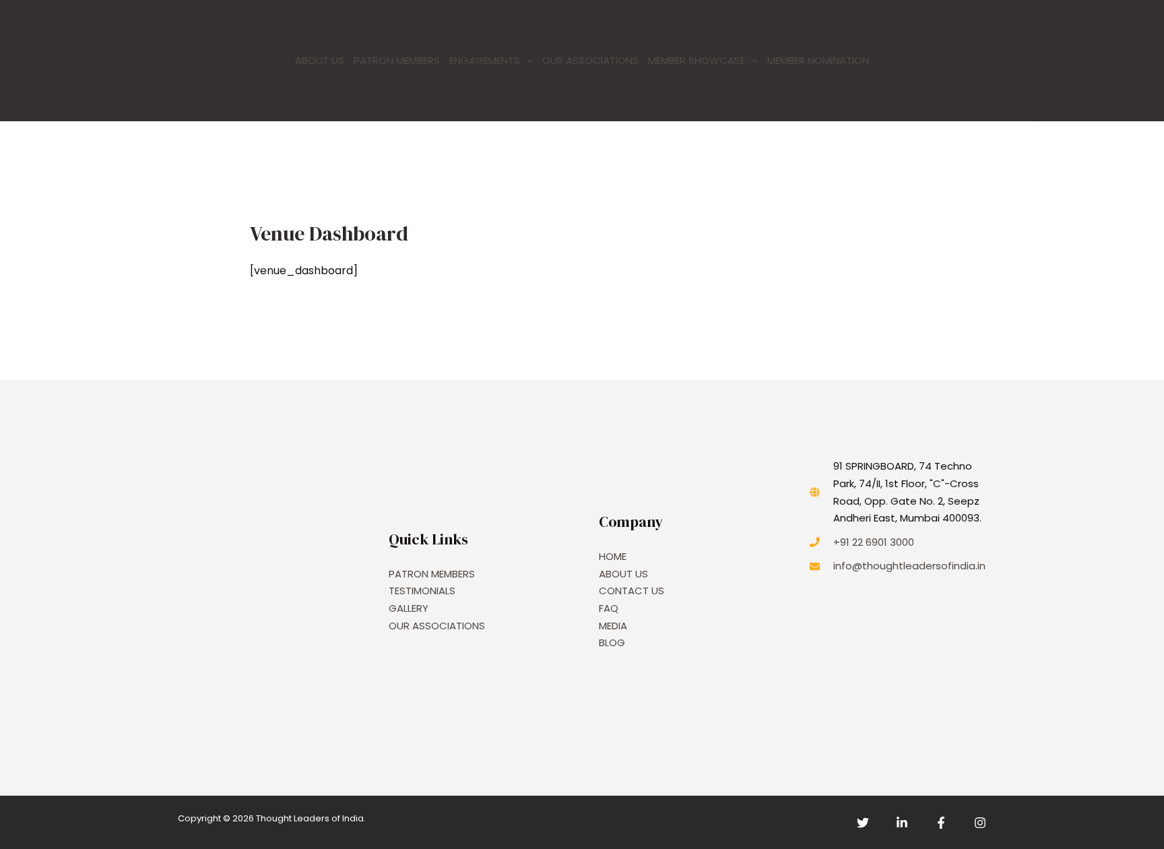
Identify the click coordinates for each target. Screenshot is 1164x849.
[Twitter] (863, 823)
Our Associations (590, 60)
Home (612, 556)
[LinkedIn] (902, 823)
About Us (319, 60)
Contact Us (631, 591)
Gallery (408, 608)
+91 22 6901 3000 (873, 542)
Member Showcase (696, 60)
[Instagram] (980, 823)
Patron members (397, 60)
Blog (612, 642)
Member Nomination (818, 60)
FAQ (608, 608)
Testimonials (422, 591)
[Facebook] (941, 823)
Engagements (484, 60)
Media (613, 626)
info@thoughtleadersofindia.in (909, 566)
